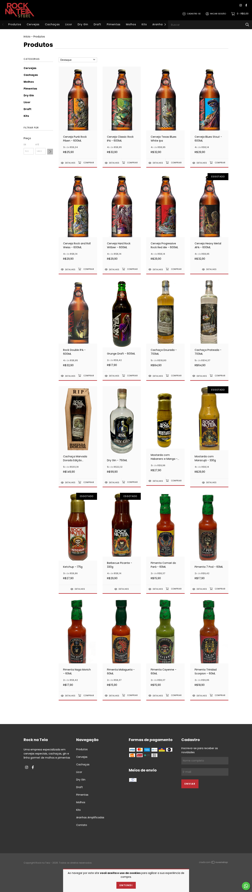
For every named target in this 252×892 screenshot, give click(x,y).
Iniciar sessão (218, 13)
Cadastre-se (194, 13)
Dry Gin (83, 24)
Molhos (131, 24)
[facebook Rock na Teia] (246, 5)
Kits (144, 24)
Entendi (126, 885)
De (25, 144)
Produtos (14, 24)
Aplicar (50, 151)
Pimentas (113, 24)
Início (27, 36)
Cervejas (33, 24)
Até (37, 144)
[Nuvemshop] (213, 863)
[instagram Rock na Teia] (240, 5)
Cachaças (52, 24)
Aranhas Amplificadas (90, 817)
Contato (81, 825)
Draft (97, 24)
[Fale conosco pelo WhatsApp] (246, 886)
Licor (68, 24)
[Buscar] (247, 24)
